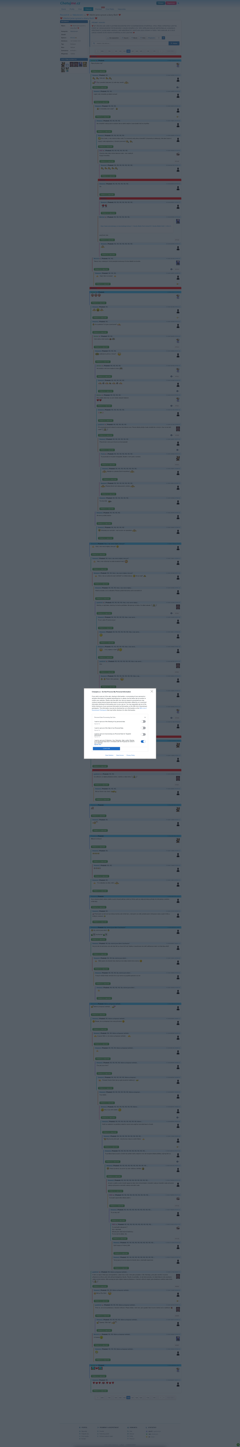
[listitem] (120, 717)
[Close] (152, 692)
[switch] (143, 721)
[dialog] (120, 723)
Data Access (120, 755)
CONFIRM (106, 748)
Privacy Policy (131, 755)
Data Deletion (109, 755)
